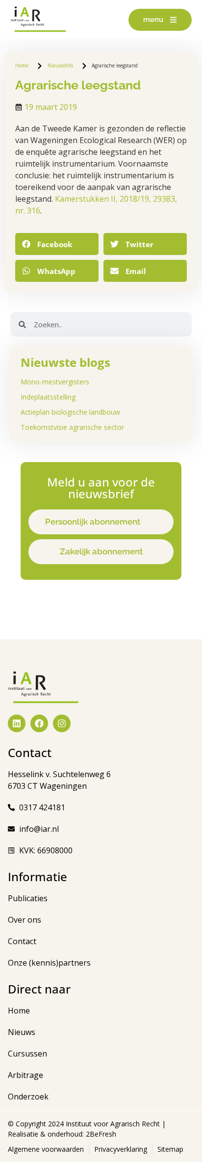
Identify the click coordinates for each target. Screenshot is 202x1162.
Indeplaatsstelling (48, 396)
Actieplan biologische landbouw (70, 412)
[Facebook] (39, 723)
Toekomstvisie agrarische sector (72, 427)
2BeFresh (100, 1134)
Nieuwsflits (60, 65)
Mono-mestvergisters (55, 381)
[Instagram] (62, 723)
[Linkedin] (16, 723)
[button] (57, 244)
